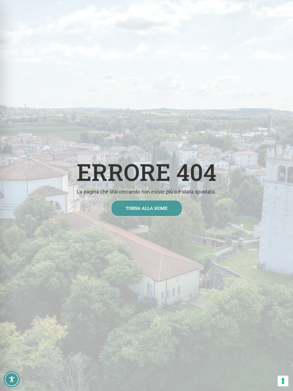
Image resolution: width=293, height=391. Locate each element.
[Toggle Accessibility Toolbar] (11, 379)
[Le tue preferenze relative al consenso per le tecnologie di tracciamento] (283, 381)
